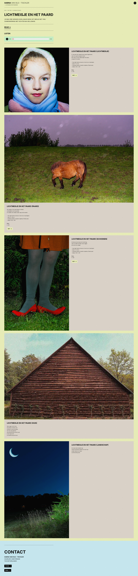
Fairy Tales (9, 10)
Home (5, 10)
